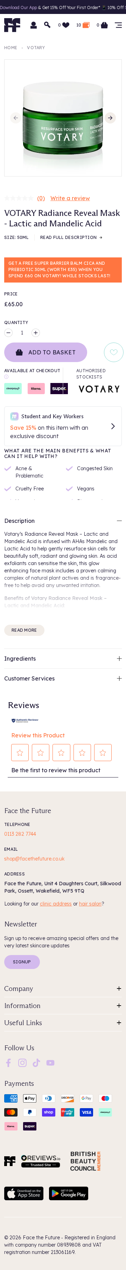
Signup (22, 961)
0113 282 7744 (20, 834)
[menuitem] (8, 1063)
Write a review (70, 198)
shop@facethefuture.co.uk (34, 859)
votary (36, 47)
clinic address (56, 904)
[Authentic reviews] (25, 720)
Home (10, 47)
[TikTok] (36, 1062)
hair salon (90, 904)
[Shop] (118, 25)
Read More (24, 630)
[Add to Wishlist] (114, 352)
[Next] (110, 117)
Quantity (16, 322)
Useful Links (23, 1023)
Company (18, 988)
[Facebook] (8, 1062)
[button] (20, 753)
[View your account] (33, 25)
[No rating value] (20, 198)
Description (19, 520)
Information (22, 1005)
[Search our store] (47, 25)
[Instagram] (22, 1062)
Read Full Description (68, 237)
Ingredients (20, 658)
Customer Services (29, 678)
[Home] (9, 1161)
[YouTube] (50, 1062)
